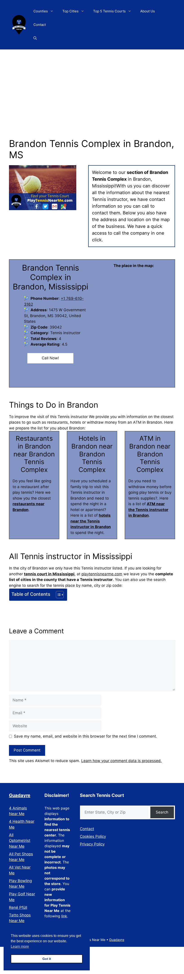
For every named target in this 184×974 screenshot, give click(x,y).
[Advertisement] (92, 83)
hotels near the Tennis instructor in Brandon (90, 521)
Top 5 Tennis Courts (109, 11)
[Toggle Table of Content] (58, 594)
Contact (39, 24)
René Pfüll (18, 907)
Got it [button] (46, 959)
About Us (147, 11)
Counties (40, 11)
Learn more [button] (20, 946)
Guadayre (19, 795)
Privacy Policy (92, 844)
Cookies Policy (93, 836)
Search (162, 812)
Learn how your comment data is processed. (121, 760)
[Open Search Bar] (35, 38)
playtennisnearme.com (101, 574)
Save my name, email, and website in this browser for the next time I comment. (85, 736)
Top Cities (70, 11)
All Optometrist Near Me (19, 841)
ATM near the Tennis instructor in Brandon (148, 510)
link (64, 916)
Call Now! (50, 358)
